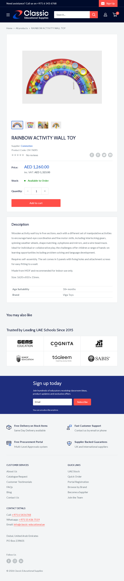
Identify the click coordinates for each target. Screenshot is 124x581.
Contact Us (12, 497)
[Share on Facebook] (92, 154)
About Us (11, 471)
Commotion (27, 145)
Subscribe (82, 402)
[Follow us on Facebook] (8, 561)
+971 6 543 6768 (21, 514)
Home (9, 28)
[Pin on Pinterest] (98, 154)
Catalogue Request (16, 476)
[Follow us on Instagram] (15, 561)
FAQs (9, 486)
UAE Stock (74, 471)
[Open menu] (8, 15)
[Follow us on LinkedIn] (21, 561)
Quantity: (16, 191)
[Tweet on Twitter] (104, 154)
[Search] (94, 14)
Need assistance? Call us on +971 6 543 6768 (31, 3)
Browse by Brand (77, 486)
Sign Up (110, 3)
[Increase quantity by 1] (44, 191)
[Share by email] (110, 154)
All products (22, 28)
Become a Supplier (78, 492)
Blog (9, 492)
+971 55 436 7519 (29, 519)
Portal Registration (78, 481)
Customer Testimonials (19, 481)
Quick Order (75, 476)
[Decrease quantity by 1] (27, 191)
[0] (115, 15)
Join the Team (75, 497)
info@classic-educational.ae (29, 524)
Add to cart (36, 202)
